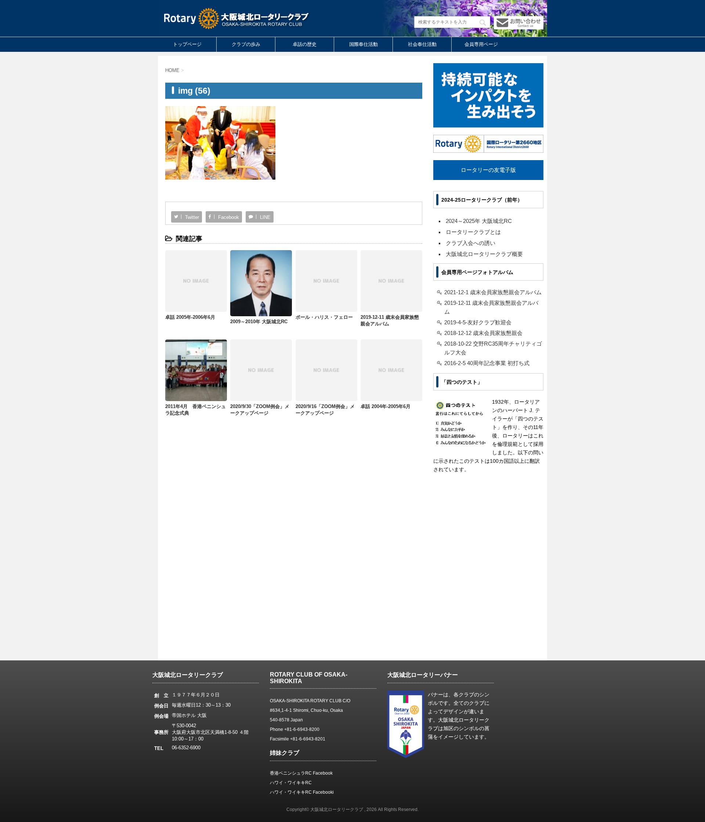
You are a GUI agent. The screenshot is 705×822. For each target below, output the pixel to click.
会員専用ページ (481, 44)
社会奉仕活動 (422, 44)
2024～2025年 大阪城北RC (479, 221)
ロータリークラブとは (473, 232)
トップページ (187, 44)
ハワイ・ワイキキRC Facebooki (302, 792)
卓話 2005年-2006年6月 (190, 317)
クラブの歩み (246, 44)
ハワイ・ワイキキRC (291, 782)
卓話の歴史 (305, 44)
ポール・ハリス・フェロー (324, 317)
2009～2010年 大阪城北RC (259, 321)
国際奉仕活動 (363, 44)
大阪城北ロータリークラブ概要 (484, 254)
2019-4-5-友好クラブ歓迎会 (477, 322)
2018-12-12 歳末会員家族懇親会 (483, 333)
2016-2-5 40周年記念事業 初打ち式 (486, 363)
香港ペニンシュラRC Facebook (301, 773)
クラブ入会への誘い (470, 243)
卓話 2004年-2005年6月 (386, 406)
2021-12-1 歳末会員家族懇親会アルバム (493, 292)
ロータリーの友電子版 (488, 170)
